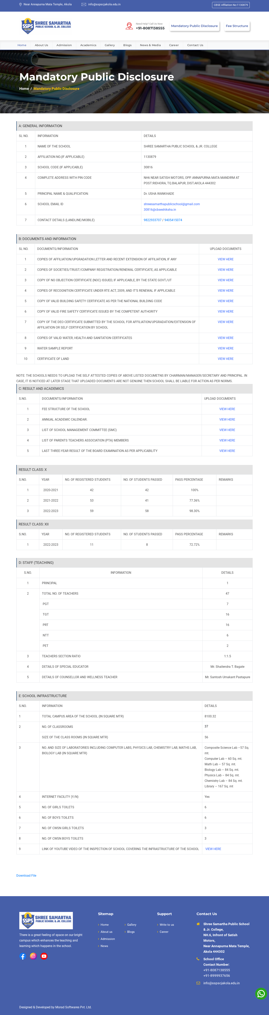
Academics (88, 45)
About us (106, 932)
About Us (41, 45)
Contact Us (195, 45)
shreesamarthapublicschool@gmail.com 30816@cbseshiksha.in (172, 206)
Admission (64, 45)
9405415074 (173, 220)
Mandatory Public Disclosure (194, 26)
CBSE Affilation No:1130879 (231, 5)
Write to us (167, 925)
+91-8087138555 (150, 28)
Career (174, 45)
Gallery (110, 45)
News (104, 946)
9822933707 (152, 220)
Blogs (127, 45)
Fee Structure (237, 26)
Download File (26, 875)
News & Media (150, 45)
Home (22, 45)
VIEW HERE (226, 259)
